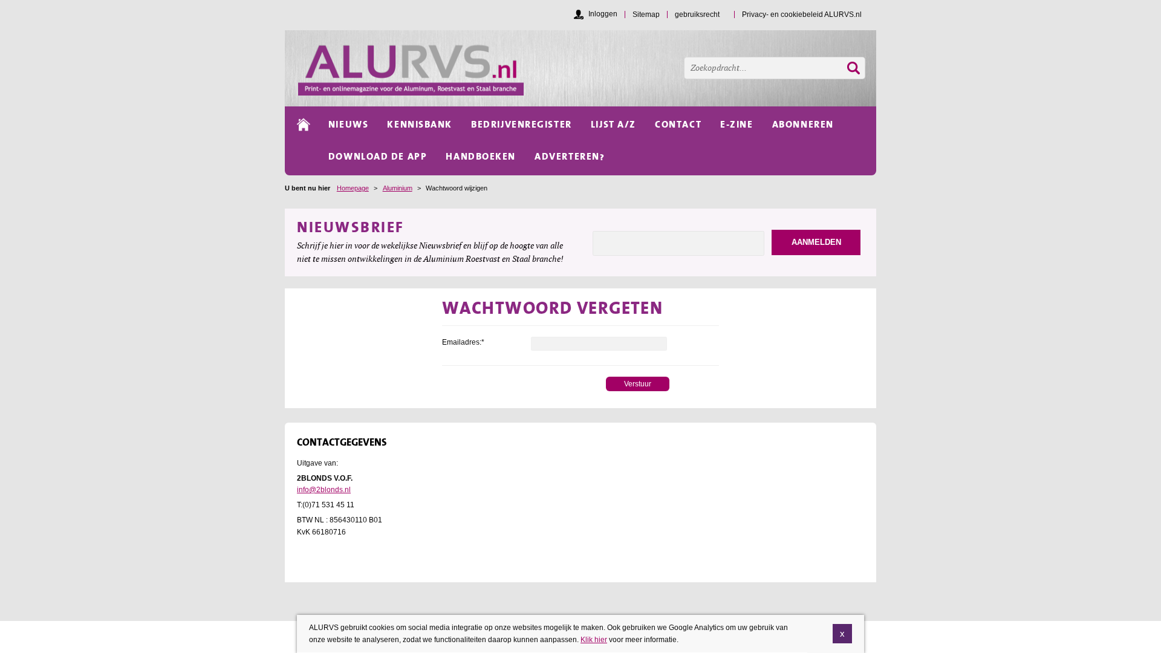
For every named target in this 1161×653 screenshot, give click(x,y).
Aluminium (397, 188)
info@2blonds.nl (324, 490)
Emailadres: (463, 342)
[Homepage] (587, 68)
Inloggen (602, 14)
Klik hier (593, 639)
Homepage (353, 188)
